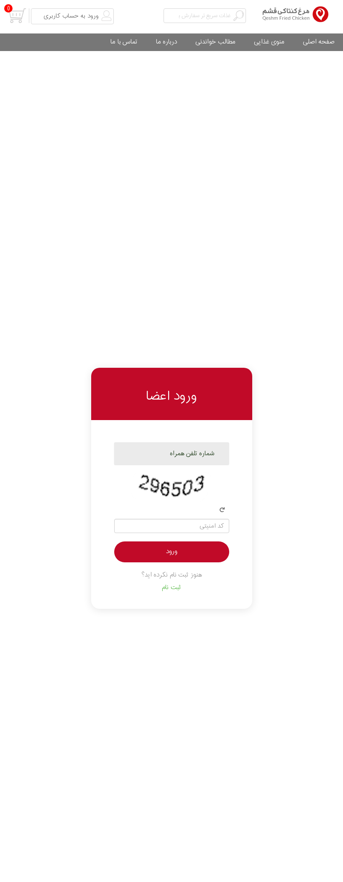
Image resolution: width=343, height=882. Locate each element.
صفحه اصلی (319, 42)
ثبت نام (171, 587)
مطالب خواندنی (215, 42)
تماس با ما (124, 42)
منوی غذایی (269, 42)
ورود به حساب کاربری (71, 16)
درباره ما (166, 42)
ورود (171, 551)
